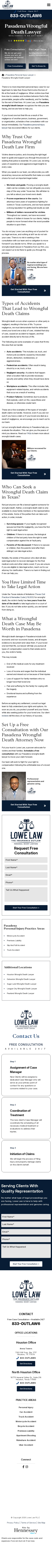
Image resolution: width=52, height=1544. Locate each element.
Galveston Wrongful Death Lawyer (21, 979)
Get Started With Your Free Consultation (24, 290)
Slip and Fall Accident (16, 945)
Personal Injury (26, 1407)
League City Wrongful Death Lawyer (22, 988)
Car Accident (26, 1412)
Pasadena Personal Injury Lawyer (20, 75)
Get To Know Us (38, 66)
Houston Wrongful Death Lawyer (20, 974)
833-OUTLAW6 (26, 15)
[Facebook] (23, 1466)
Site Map (41, 1522)
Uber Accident (26, 1445)
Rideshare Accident (26, 1440)
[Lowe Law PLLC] (7, 5)
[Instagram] (27, 1466)
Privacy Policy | (13, 1522)
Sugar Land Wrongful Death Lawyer (21, 984)
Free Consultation (15, 66)
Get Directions (26, 1364)
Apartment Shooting (26, 1435)
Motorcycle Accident (16, 936)
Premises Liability (14, 940)
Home (2, 75)
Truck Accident (13, 950)
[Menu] (48, 4)
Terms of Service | (29, 1522)
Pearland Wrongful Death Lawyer (20, 993)
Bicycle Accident (26, 1426)
